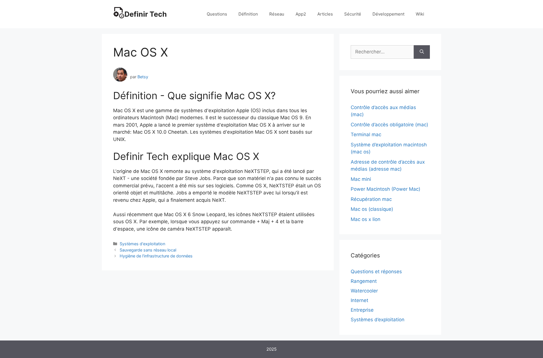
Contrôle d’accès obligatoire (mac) (389, 124)
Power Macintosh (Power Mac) (385, 189)
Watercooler (364, 291)
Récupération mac (371, 199)
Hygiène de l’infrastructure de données (156, 255)
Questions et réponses (376, 271)
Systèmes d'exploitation (142, 243)
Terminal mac (366, 134)
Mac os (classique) (372, 209)
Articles (325, 14)
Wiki (420, 14)
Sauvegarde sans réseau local (148, 250)
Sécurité (352, 14)
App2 (301, 14)
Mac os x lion (365, 219)
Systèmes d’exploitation (377, 319)
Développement (388, 14)
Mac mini (361, 179)
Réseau (276, 14)
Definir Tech (145, 14)
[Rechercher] (422, 52)
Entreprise (362, 310)
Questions (217, 14)
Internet (359, 300)
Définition (248, 14)
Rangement (364, 281)
